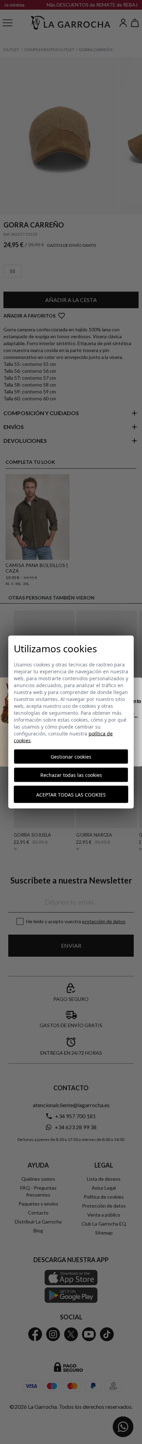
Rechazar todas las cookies (71, 775)
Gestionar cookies (71, 756)
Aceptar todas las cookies (71, 794)
